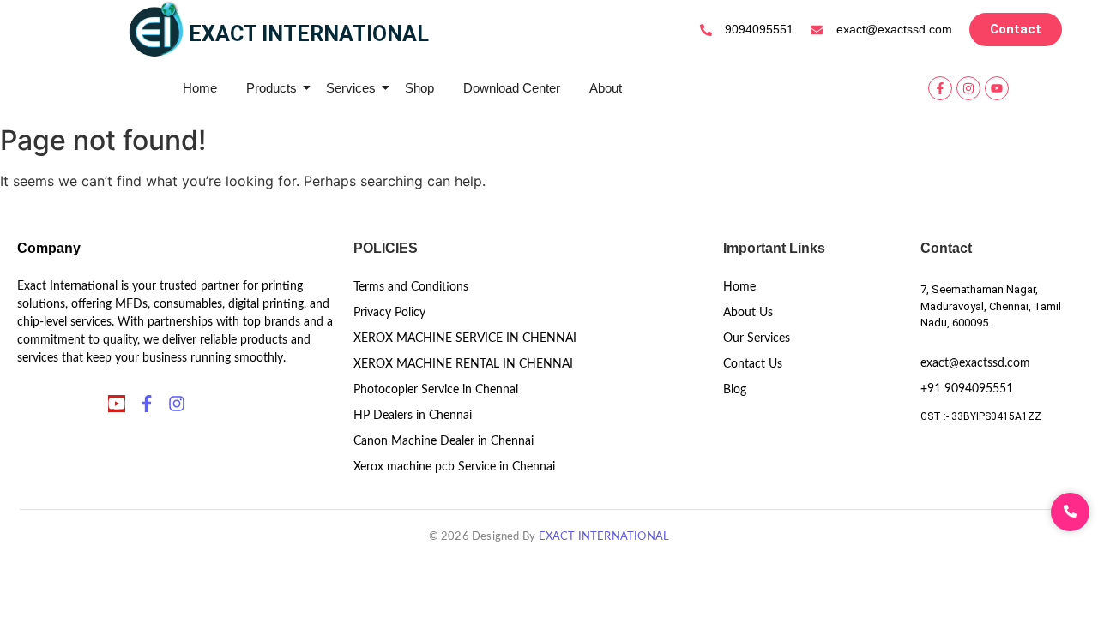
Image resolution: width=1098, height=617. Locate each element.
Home (200, 88)
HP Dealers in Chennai (412, 416)
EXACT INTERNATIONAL (604, 536)
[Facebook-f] (940, 88)
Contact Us (752, 364)
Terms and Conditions (410, 287)
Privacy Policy (389, 313)
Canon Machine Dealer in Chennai (443, 441)
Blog (734, 390)
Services (351, 88)
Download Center (511, 88)
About (605, 88)
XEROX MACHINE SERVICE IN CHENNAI (464, 338)
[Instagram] (968, 88)
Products (271, 88)
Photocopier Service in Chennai (435, 390)
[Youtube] (997, 88)
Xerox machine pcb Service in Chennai (454, 467)
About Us (748, 313)
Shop (419, 88)
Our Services (756, 338)
